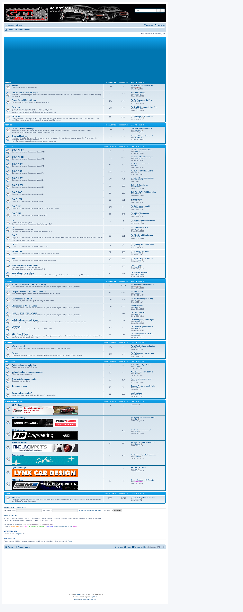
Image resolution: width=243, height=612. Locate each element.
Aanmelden (9, 507)
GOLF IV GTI (17, 178)
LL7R (136, 165)
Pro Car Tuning (18, 417)
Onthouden (107, 510)
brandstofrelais (136, 199)
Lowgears (18, 534)
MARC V (137, 151)
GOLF (14, 235)
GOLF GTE (16, 213)
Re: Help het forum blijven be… (142, 85)
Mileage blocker (136, 305)
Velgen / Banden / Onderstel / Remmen (29, 292)
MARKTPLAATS (10, 361)
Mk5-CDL (137, 348)
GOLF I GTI (17, 199)
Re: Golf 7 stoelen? (138, 313)
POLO (14, 258)
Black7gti (137, 94)
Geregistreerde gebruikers (63, 526)
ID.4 (13, 228)
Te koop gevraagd (19, 386)
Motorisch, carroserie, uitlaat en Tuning (29, 285)
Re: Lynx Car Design (138, 467)
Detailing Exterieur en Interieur (25, 320)
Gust (136, 335)
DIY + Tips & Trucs (20, 334)
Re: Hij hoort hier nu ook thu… (142, 244)
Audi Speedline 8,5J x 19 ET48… (143, 372)
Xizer (136, 431)
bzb (135, 355)
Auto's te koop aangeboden (24, 365)
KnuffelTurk (138, 118)
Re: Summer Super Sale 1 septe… (143, 455)
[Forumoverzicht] (27, 13)
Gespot (15, 353)
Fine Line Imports (19, 443)
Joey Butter (138, 137)
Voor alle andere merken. (23, 273)
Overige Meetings (19, 136)
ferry (136, 469)
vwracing (137, 499)
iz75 (135, 380)
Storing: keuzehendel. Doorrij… (142, 480)
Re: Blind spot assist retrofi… (142, 334)
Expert (25, 526)
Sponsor (75, 526)
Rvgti (136, 387)
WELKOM (8, 82)
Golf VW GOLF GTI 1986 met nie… (143, 192)
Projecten (16, 116)
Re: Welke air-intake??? (139, 164)
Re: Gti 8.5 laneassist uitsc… (141, 150)
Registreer (21, 507)
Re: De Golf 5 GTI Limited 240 (142, 171)
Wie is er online (10, 515)
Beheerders (15, 526)
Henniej (137, 456)
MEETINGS (8, 125)
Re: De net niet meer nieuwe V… (143, 220)
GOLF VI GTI (17, 164)
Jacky (136, 366)
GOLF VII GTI (18, 157)
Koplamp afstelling (138, 92)
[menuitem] (19, 25)
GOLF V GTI (17, 171)
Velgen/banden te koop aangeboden (27, 372)
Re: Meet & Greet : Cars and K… (143, 136)
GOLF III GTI (17, 185)
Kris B (136, 201)
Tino (135, 172)
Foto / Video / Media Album (24, 100)
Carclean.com (18, 455)
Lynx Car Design (19, 468)
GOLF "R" (16, 206)
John (136, 300)
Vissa (136, 246)
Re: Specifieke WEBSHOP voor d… (144, 442)
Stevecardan (138, 179)
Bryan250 (137, 253)
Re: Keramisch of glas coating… (143, 298)
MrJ (135, 419)
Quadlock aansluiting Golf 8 (141, 128)
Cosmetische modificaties (23, 299)
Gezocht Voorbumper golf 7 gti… (143, 386)
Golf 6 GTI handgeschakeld (141, 365)
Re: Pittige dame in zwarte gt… (142, 353)
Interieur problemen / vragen (24, 313)
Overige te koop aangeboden (24, 379)
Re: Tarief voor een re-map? (141, 430)
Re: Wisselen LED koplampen (142, 235)
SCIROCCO (17, 251)
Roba (70, 541)
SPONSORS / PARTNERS (13, 401)
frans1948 (137, 130)
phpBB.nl (94, 597)
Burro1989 (138, 109)
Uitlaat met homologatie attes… (142, 178)
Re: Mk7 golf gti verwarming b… (143, 346)
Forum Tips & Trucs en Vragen (25, 93)
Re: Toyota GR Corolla (139, 273)
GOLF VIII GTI (18, 150)
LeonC (136, 267)
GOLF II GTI (17, 192)
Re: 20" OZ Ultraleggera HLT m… (143, 497)
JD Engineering (18, 430)
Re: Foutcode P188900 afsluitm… (143, 284)
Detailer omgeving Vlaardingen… (143, 320)
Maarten (137, 102)
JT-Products (17, 405)
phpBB (77, 594)
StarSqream (138, 274)
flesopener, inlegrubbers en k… (142, 379)
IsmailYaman (138, 158)
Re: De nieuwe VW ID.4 (139, 227)
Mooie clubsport (137, 393)
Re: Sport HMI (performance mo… (143, 327)
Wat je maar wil (18, 346)
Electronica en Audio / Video (24, 306)
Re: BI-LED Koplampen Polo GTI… (144, 107)
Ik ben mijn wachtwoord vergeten (90, 510)
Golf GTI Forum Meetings (23, 129)
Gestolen (16, 107)
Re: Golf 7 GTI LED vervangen (142, 157)
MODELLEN (9, 146)
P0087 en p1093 (136, 265)
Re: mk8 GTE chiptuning (140, 213)
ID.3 (13, 220)
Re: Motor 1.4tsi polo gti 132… (142, 258)
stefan (136, 186)
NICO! (136, 87)
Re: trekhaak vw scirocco (140, 251)
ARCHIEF (16, 497)
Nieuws (15, 86)
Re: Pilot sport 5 (137, 291)
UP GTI (15, 244)
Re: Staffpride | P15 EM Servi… (142, 116)
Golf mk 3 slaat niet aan (139, 185)
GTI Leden (8, 342)
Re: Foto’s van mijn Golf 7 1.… (142, 100)
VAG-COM (16, 327)
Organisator (49, 526)
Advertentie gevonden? (22, 393)
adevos (137, 194)
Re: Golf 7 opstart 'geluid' (140, 206)
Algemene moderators (36, 526)
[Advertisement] (89, 58)
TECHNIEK (8, 281)
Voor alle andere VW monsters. (25, 265)
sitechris (137, 222)
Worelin (137, 293)
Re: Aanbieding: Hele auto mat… (143, 417)
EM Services (17, 480)
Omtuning (137, 260)
